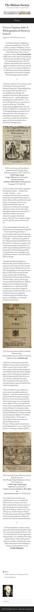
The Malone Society (17, 5)
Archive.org (22, 358)
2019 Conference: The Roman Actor (17, 574)
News (7, 572)
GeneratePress (28, 609)
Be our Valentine (10, 577)
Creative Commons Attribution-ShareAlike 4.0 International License (17, 182)
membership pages (16, 548)
